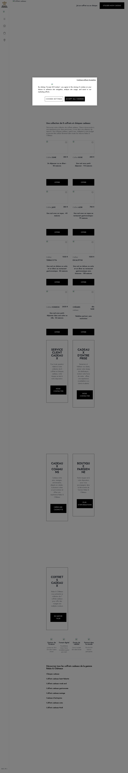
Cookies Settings (54, 99)
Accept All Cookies (75, 99)
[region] (64, 91)
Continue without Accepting (86, 80)
